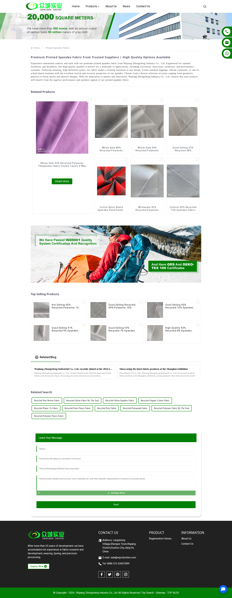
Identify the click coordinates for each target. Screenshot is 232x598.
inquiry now (36, 566)
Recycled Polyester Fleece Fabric (49, 416)
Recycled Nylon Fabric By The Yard (82, 400)
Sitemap (160, 592)
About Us (186, 538)
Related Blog (48, 357)
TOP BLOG (173, 592)
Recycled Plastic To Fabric (46, 408)
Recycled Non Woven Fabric (47, 400)
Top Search (147, 592)
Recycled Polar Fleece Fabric (78, 408)
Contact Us (187, 543)
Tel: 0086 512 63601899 (115, 563)
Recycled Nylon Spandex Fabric (119, 400)
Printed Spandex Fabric (57, 48)
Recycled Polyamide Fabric (135, 408)
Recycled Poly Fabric (106, 408)
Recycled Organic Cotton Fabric (155, 400)
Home (37, 48)
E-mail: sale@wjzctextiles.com (119, 557)
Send (116, 504)
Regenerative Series (160, 538)
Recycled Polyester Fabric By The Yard (171, 408)
